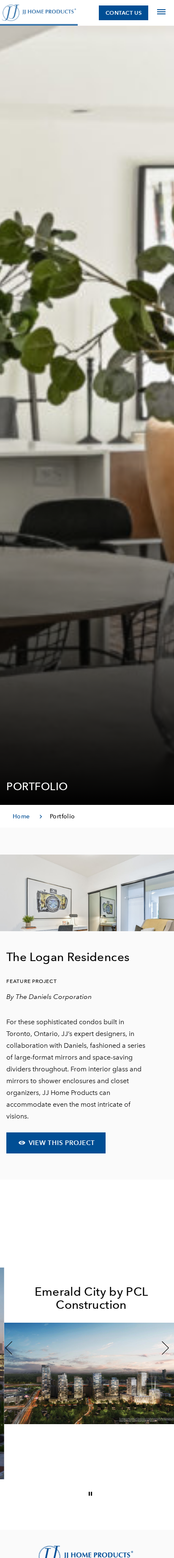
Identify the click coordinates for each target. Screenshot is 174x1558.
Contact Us (124, 13)
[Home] (39, 13)
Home (21, 816)
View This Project (61, 1143)
